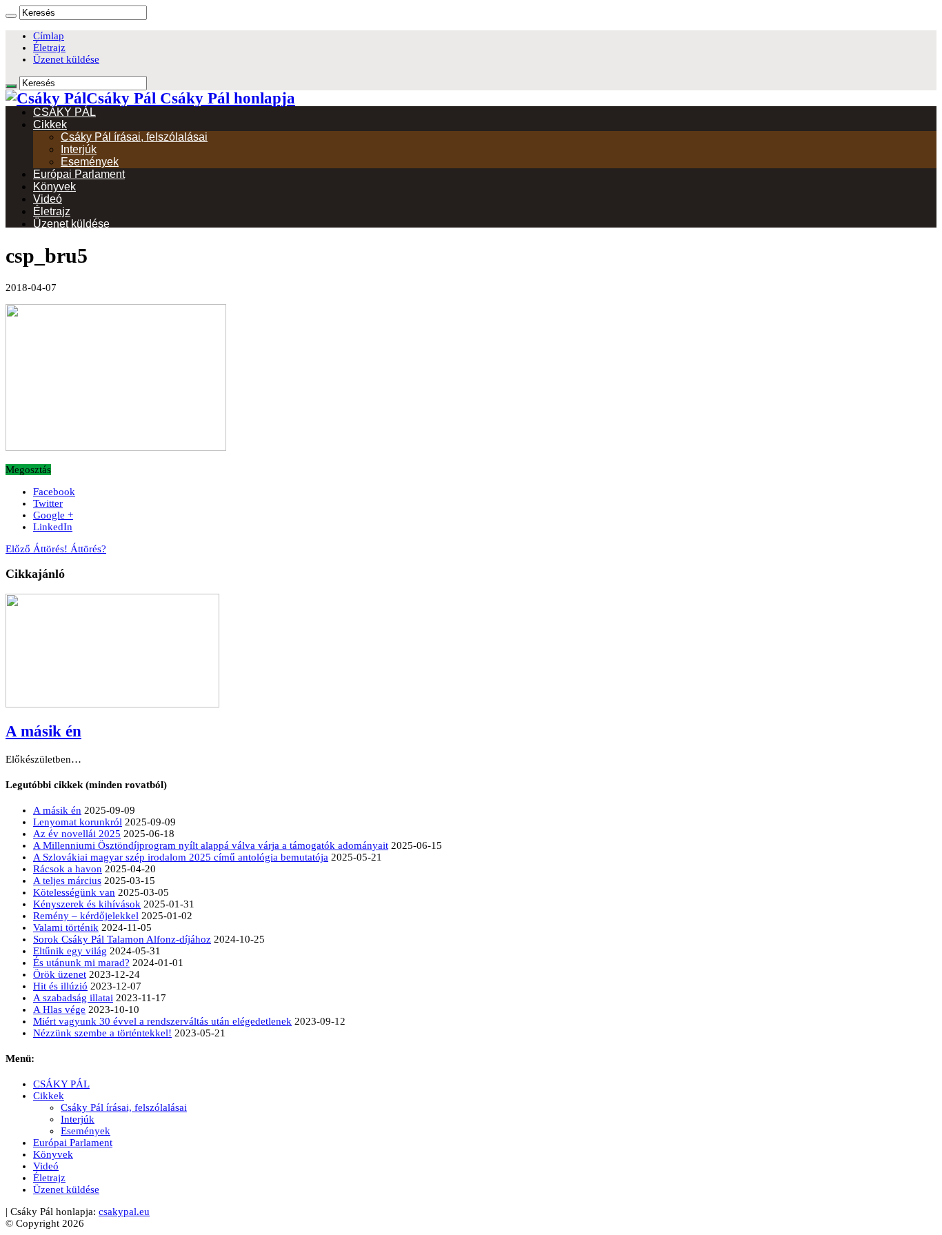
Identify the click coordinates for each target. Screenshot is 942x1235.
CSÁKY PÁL (64, 112)
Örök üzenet (59, 974)
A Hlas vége (59, 1009)
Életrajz (49, 47)
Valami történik (66, 927)
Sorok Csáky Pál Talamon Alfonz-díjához (122, 939)
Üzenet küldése (66, 59)
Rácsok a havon (67, 868)
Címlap (48, 35)
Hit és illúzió (60, 986)
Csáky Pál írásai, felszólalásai (134, 137)
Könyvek (54, 186)
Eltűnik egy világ (70, 950)
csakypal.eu (124, 1211)
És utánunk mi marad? (81, 962)
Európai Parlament (79, 174)
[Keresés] (11, 16)
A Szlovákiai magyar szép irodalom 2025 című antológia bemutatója (180, 857)
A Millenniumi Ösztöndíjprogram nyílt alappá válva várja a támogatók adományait (210, 845)
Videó (47, 199)
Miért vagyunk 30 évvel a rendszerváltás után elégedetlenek (162, 1021)
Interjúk (79, 149)
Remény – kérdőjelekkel (86, 915)
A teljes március (67, 880)
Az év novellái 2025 (77, 833)
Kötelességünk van (74, 892)
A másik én (43, 731)
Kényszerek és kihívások (87, 904)
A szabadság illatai (73, 997)
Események (90, 162)
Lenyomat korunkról (77, 821)
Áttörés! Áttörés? (56, 548)
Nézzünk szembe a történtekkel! (102, 1032)
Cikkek (50, 124)
